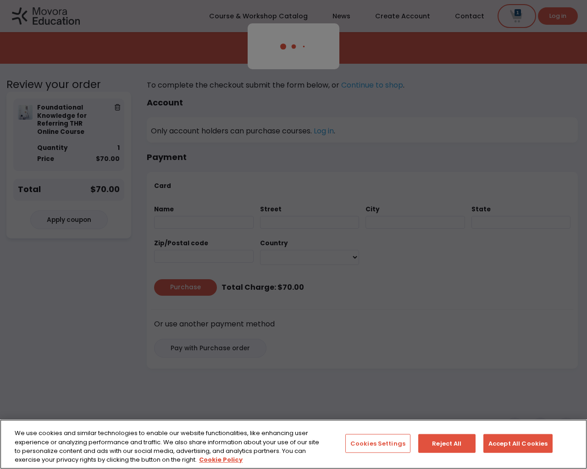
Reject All (446, 443)
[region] (293, 444)
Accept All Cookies (518, 443)
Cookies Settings (377, 443)
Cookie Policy (221, 459)
